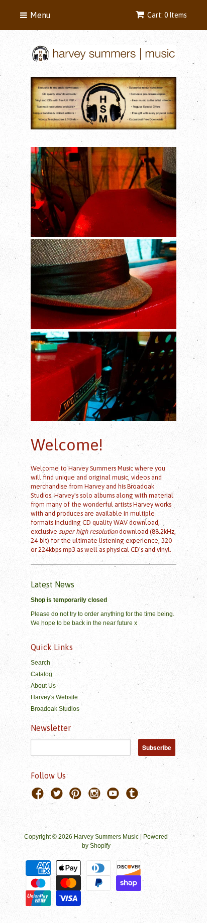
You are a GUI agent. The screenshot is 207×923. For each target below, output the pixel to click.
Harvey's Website (54, 697)
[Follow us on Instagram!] (96, 797)
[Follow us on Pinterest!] (76, 797)
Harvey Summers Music (106, 836)
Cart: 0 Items (167, 15)
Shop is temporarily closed (69, 599)
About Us (43, 685)
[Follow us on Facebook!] (39, 797)
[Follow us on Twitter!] (58, 797)
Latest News (52, 584)
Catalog (41, 674)
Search (40, 662)
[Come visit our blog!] (133, 797)
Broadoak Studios (55, 708)
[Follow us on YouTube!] (114, 797)
